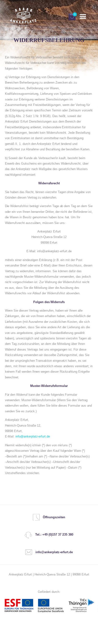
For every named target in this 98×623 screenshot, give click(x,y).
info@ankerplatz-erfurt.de (32, 436)
